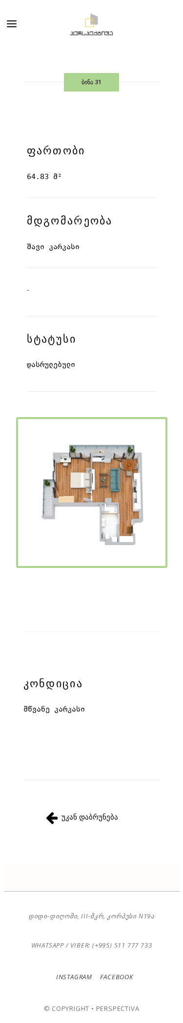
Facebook (116, 976)
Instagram (74, 976)
